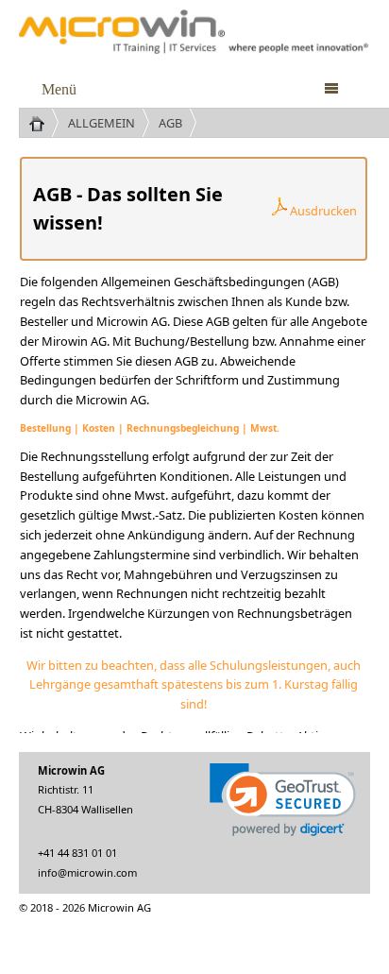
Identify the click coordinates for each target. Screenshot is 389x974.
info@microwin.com (87, 872)
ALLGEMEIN (101, 122)
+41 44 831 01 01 (77, 853)
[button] (283, 799)
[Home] (44, 123)
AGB (170, 122)
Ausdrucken (322, 210)
